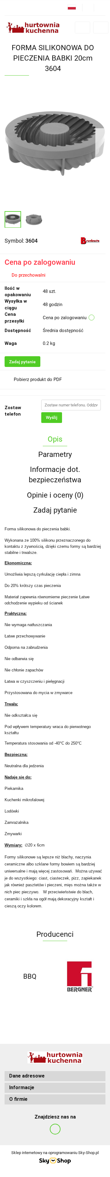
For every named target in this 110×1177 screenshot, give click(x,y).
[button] (55, 1076)
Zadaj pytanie (22, 361)
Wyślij (51, 417)
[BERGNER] (80, 977)
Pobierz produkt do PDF (38, 379)
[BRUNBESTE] (90, 240)
